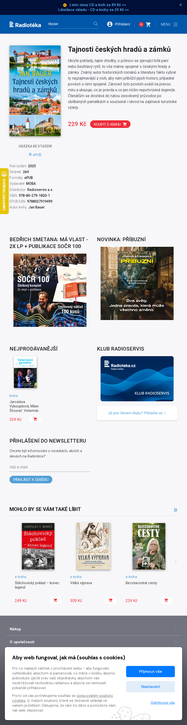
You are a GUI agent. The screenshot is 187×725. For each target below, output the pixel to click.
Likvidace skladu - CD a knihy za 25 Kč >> (93, 10)
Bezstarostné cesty (141, 583)
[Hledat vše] (95, 24)
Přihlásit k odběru (30, 479)
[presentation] (175, 562)
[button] (121, 24)
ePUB (37, 155)
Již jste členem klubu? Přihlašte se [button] (136, 413)
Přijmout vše (150, 671)
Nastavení (150, 686)
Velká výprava (81, 583)
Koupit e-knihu (107, 124)
